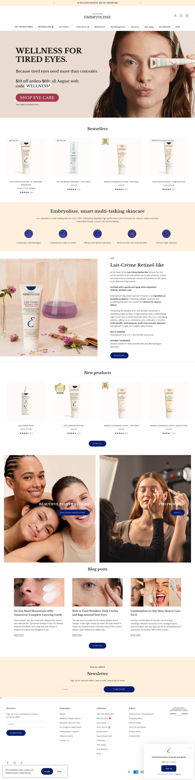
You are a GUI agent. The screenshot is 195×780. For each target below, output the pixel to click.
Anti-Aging (149, 27)
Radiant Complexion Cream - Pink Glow (121, 181)
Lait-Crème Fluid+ (26, 425)
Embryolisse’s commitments (141, 714)
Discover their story (72, 512)
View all (98, 443)
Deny (59, 772)
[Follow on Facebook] (7, 762)
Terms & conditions (137, 727)
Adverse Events (66, 736)
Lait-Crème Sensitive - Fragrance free (168, 181)
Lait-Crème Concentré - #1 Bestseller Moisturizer (26, 183)
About (62, 714)
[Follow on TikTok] (21, 762)
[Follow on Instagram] (14, 762)
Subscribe (119, 689)
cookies (27, 769)
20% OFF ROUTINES (24, 27)
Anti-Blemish (164, 27)
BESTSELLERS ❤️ (46, 27)
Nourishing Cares (118, 27)
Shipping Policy (135, 718)
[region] (97, 3)
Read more (19, 635)
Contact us (64, 740)
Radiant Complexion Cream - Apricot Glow (168, 425)
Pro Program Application (70, 727)
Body (178, 27)
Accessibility (134, 736)
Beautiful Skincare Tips (70, 722)
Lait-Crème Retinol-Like (73, 425)
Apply (177, 512)
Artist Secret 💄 (82, 27)
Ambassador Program (69, 731)
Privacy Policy (135, 731)
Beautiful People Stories (70, 718)
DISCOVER (119, 355)
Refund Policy (135, 722)
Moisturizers (99, 27)
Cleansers (135, 27)
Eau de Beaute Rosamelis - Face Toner (74, 181)
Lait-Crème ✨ (65, 27)
